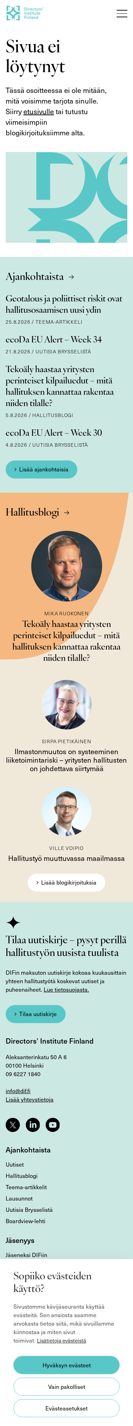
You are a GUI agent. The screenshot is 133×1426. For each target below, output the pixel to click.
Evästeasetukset (66, 1408)
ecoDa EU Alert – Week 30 (54, 433)
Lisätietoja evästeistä (61, 1340)
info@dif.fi (18, 1091)
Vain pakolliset (66, 1386)
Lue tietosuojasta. (66, 989)
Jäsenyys (20, 1240)
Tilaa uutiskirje (38, 1013)
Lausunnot (19, 1198)
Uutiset (15, 1164)
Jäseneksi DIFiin (26, 1254)
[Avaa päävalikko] (122, 13)
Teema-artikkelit (26, 1187)
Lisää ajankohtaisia (43, 469)
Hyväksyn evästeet (67, 1365)
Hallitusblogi (32, 513)
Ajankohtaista (35, 277)
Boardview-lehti (25, 1221)
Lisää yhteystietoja (30, 1099)
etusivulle (38, 111)
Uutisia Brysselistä (29, 1209)
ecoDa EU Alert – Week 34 (54, 340)
